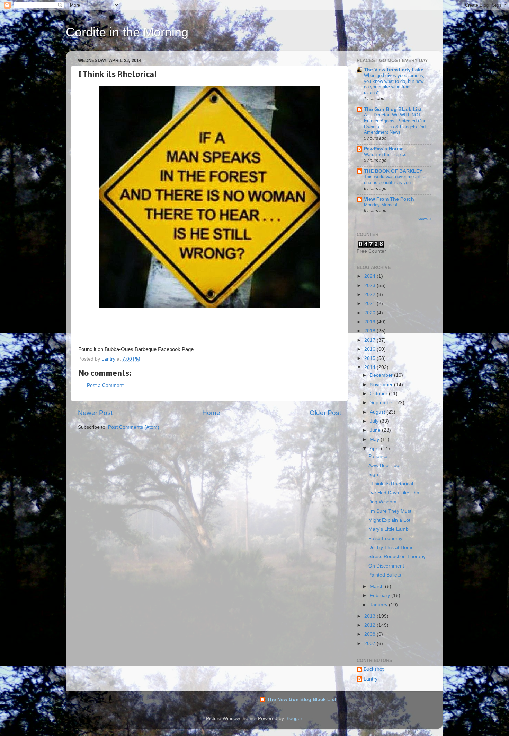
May (375, 439)
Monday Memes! (381, 204)
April (375, 448)
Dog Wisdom (382, 501)
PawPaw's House (384, 148)
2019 (370, 321)
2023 (370, 285)
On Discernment (386, 566)
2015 (370, 358)
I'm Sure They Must (389, 511)
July (375, 421)
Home (211, 412)
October (379, 393)
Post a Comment (105, 385)
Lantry (370, 679)
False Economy (385, 538)
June (376, 430)
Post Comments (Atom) (133, 427)
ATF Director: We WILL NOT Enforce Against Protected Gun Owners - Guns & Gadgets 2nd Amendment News (395, 123)
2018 (370, 331)
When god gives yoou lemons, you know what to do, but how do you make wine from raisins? (394, 84)
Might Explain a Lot (389, 520)
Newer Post (95, 412)
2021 (370, 303)
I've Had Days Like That (394, 492)
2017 (370, 340)
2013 (370, 616)
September (382, 402)
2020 (370, 312)
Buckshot (374, 669)
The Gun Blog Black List (393, 109)
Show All (424, 219)
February (380, 595)
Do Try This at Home (391, 547)
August (378, 412)
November (382, 384)
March (377, 586)
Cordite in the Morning (127, 32)
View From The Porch (389, 199)
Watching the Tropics (385, 154)
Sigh (373, 474)
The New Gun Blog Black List (301, 699)
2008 (370, 634)
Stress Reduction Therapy (397, 556)
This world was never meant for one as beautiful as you (395, 179)
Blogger (293, 718)
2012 (370, 625)
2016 (370, 349)
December (382, 375)
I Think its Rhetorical (390, 483)
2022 (370, 294)
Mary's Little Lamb (388, 529)
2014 (370, 367)
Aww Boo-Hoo (383, 465)
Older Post (325, 412)
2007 (370, 643)
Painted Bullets (384, 575)
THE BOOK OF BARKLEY (393, 171)
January (379, 604)
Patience (377, 456)
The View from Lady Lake (393, 69)
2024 (370, 276)
